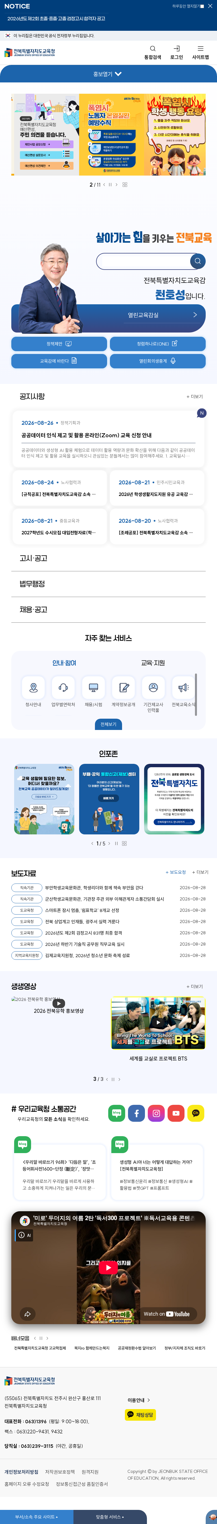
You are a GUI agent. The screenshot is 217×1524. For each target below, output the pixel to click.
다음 (118, 184)
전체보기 (108, 724)
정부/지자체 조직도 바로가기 (186, 1348)
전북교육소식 (184, 704)
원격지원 (90, 1472)
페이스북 (136, 1113)
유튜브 (176, 1113)
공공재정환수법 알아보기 (137, 1348)
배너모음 (20, 1338)
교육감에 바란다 (54, 361)
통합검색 (152, 57)
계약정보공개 (123, 704)
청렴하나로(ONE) (153, 344)
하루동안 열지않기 (186, 6)
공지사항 (32, 396)
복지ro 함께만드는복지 (91, 1348)
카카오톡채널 (195, 1113)
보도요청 (178, 872)
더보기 (197, 396)
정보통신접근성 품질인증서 (82, 1484)
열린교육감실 (143, 315)
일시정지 (111, 184)
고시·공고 (33, 558)
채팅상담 (144, 1415)
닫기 (210, 6)
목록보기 (125, 184)
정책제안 (54, 344)
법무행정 (32, 584)
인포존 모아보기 (124, 843)
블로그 (116, 1113)
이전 (104, 184)
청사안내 (33, 704)
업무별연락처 (63, 704)
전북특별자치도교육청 (108, 1380)
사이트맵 (200, 57)
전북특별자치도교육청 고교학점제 (40, 1348)
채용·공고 (33, 609)
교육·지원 (153, 663)
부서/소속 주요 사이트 (35, 1517)
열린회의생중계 (153, 361)
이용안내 (136, 1400)
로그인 (176, 57)
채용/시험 (93, 704)
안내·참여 (64, 663)
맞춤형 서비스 (108, 1517)
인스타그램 (156, 1113)
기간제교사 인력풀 (153, 707)
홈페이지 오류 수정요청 (27, 1484)
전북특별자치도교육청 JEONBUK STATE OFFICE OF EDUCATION (30, 52)
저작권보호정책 (60, 1472)
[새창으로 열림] (108, 135)
